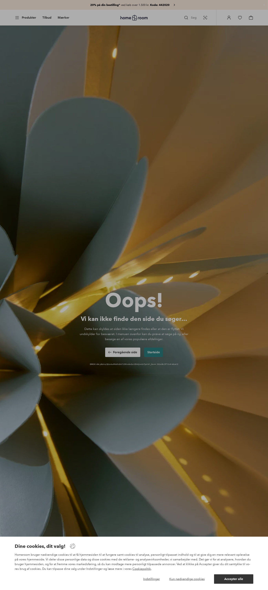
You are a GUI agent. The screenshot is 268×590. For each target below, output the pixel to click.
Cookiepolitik (141, 569)
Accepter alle (233, 579)
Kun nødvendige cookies (187, 579)
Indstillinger (151, 579)
